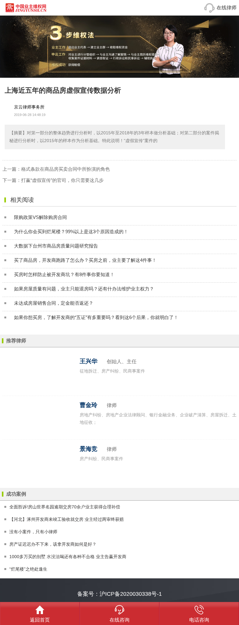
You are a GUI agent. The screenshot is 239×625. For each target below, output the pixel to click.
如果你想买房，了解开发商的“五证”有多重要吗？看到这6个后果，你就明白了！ (96, 317)
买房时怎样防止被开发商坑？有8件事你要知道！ (64, 274)
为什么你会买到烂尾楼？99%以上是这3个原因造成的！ (71, 231)
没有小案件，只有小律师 (33, 531)
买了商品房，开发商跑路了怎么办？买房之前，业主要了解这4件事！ (85, 260)
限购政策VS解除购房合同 (40, 217)
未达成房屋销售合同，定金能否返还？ (53, 303)
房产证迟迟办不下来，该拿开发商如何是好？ (52, 544)
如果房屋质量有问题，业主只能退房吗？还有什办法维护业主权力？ (84, 288)
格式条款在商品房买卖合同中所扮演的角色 (65, 169)
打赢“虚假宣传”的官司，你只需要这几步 (62, 180)
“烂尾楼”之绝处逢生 (28, 569)
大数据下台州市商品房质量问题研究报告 (56, 245)
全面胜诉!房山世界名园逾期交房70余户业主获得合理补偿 (64, 506)
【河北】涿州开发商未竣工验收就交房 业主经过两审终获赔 (66, 519)
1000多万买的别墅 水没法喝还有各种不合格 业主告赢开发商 (67, 556)
